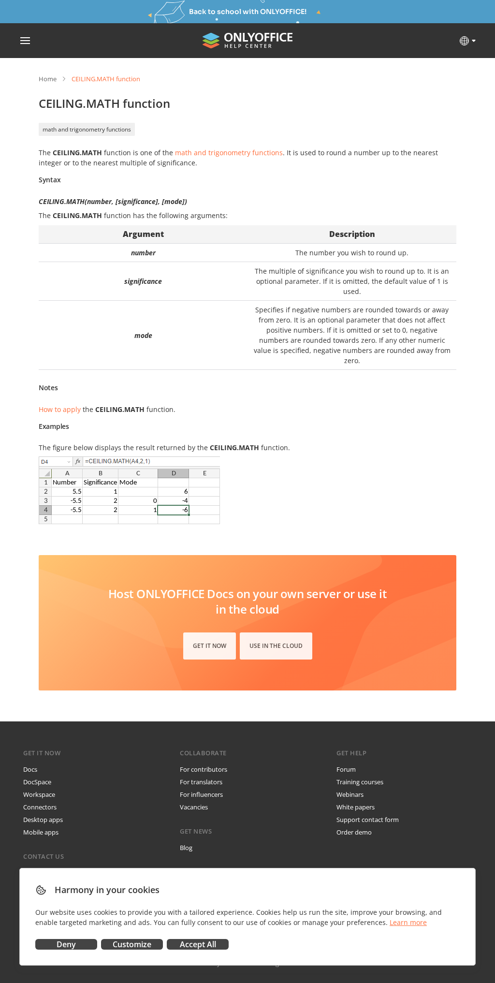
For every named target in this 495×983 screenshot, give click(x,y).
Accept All (198, 944)
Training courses (359, 782)
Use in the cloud (276, 646)
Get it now (209, 646)
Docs (30, 769)
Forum (346, 769)
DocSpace (37, 782)
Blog (186, 847)
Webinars (350, 794)
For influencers (201, 794)
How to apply (60, 409)
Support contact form (367, 819)
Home (48, 78)
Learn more (408, 922)
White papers (355, 807)
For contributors (203, 769)
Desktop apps (43, 819)
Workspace (39, 794)
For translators (201, 782)
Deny (66, 944)
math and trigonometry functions (87, 129)
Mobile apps (40, 832)
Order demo (354, 832)
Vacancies (194, 807)
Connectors (40, 807)
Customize (132, 944)
